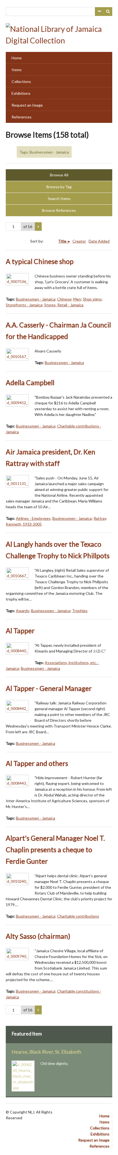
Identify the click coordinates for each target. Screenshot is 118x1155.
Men (77, 299)
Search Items (59, 198)
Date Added (99, 241)
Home (17, 57)
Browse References (59, 210)
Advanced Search (99, 11)
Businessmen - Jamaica (35, 299)
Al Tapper (20, 631)
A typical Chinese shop (40, 261)
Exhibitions (21, 93)
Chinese (64, 299)
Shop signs (92, 299)
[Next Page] (38, 226)
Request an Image (27, 105)
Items (17, 69)
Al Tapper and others (37, 763)
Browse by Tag (59, 186)
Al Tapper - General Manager (49, 688)
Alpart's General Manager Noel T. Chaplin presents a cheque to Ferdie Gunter (55, 849)
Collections (21, 81)
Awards (22, 610)
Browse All (59, 175)
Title (62, 241)
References (22, 117)
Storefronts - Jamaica (24, 304)
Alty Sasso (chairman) (38, 936)
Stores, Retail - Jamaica (63, 304)
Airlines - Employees (33, 518)
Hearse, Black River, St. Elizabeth (46, 1052)
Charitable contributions (78, 916)
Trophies (80, 610)
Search (108, 11)
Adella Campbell (30, 383)
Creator (79, 241)
